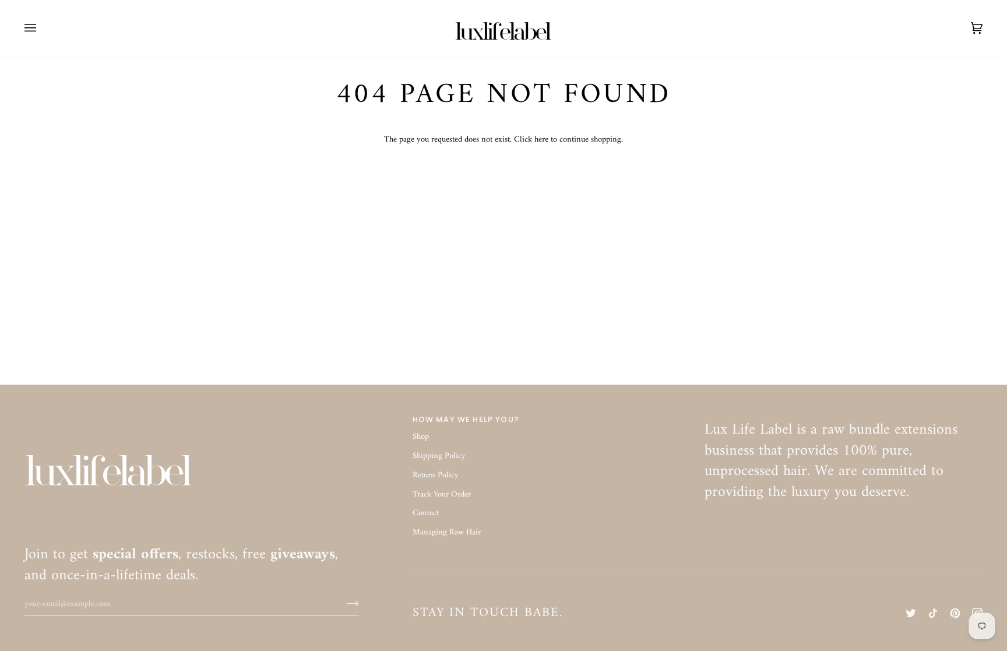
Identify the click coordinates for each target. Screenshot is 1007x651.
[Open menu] (41, 28)
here (541, 139)
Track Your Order (442, 494)
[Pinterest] (955, 613)
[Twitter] (911, 613)
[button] (844, 417)
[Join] (343, 603)
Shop (421, 437)
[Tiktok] (933, 613)
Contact (426, 513)
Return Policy (436, 475)
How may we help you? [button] (466, 419)
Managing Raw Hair (447, 532)
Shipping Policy (439, 456)
